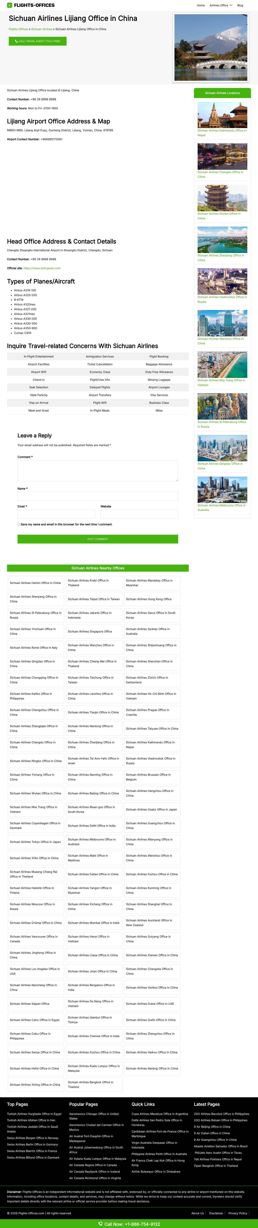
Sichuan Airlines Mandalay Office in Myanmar (149, 583)
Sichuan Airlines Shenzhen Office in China (149, 664)
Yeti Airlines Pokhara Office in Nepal (218, 1159)
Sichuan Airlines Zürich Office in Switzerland (147, 680)
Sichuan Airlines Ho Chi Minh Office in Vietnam (151, 696)
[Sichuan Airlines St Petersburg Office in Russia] (222, 406)
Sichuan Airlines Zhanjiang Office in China (91, 744)
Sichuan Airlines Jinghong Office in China (33, 955)
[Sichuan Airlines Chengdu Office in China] (222, 156)
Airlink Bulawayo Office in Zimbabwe (156, 1171)
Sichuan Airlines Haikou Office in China (151, 1052)
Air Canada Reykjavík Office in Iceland (94, 1171)
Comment (25, 457)
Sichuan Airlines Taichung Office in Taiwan (91, 680)
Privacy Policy (238, 1213)
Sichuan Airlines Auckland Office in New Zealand (149, 923)
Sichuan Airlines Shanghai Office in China (149, 906)
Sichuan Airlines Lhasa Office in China (93, 955)
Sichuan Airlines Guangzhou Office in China (150, 825)
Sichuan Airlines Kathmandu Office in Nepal (150, 744)
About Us (197, 1213)
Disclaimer (216, 1213)
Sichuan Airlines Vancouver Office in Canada (34, 939)
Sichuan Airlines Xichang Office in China (90, 906)
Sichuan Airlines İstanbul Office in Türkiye (90, 1020)
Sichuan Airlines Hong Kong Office (148, 599)
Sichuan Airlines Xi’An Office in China (34, 858)
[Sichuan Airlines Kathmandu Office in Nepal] (222, 115)
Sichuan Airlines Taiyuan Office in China (152, 728)
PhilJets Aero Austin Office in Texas (218, 1152)
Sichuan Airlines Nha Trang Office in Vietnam (33, 809)
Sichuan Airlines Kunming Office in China (148, 890)
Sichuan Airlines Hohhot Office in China (152, 987)
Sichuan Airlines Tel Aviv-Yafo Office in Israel (93, 761)
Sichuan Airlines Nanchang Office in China (33, 987)
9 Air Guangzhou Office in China (215, 1139)
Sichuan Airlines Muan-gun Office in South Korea (91, 809)
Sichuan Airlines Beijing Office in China (93, 793)
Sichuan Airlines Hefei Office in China (34, 1068)
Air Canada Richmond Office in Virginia (95, 1178)
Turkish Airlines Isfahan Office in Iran (31, 1120)
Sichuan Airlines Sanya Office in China (35, 1052)
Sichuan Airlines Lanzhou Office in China (90, 696)
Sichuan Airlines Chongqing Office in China (34, 680)
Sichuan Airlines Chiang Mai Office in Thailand (92, 664)
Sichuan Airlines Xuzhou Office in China (94, 1052)
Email (22, 506)
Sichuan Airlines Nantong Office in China (90, 728)
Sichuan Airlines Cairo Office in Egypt (34, 1020)
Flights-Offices (18, 29)
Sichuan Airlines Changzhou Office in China (34, 712)
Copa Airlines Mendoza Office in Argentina (160, 1114)
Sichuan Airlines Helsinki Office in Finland (32, 890)
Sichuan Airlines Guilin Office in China (151, 1020)
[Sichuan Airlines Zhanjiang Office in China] (222, 240)
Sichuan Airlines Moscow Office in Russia (32, 906)
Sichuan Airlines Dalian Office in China (93, 874)
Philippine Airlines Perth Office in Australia (159, 1154)
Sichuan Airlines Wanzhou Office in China (91, 647)
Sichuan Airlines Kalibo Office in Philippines (31, 696)
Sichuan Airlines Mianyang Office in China (149, 842)
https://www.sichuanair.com (42, 268)
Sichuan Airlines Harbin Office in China (35, 583)
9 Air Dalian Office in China (212, 1133)
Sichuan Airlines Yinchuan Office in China (33, 631)
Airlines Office (219, 5)
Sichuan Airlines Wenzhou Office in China (149, 858)
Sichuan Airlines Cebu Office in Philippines (30, 1036)
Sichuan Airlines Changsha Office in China (149, 971)
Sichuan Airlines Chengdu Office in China (32, 744)
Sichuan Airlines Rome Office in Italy (33, 647)
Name (23, 488)
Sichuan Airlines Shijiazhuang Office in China (151, 647)
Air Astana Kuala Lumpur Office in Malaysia (97, 1158)
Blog (240, 5)
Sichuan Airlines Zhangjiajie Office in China (34, 728)
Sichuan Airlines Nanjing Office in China (152, 1068)
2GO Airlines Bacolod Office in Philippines (221, 1114)
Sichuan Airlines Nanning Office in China (90, 777)
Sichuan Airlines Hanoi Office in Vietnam (88, 939)
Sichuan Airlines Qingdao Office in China (32, 664)
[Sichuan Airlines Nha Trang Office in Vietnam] (222, 365)
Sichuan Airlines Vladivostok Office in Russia (150, 761)
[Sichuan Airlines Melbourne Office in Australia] (222, 490)
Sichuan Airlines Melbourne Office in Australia (92, 842)
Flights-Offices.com (31, 1213)
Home (201, 5)
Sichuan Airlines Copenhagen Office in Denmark (35, 825)
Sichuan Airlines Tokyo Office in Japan (35, 842)
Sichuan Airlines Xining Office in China (35, 1084)
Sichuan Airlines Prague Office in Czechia (147, 712)
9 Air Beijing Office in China (212, 1126)
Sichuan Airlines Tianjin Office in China (93, 712)
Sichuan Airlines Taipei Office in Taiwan (94, 599)
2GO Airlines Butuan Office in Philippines (220, 1120)
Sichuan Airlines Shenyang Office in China (33, 599)
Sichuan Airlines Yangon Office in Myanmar (90, 890)
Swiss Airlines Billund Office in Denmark (33, 1157)
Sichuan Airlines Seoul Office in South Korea (151, 615)
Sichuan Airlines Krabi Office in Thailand (88, 583)
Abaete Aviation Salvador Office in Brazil (220, 1146)
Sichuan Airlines (41, 29)
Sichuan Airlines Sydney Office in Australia (148, 631)
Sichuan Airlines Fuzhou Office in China (152, 874)
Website (106, 506)
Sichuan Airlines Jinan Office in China (92, 971)
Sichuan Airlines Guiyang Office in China (148, 939)
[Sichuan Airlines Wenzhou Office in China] (222, 323)
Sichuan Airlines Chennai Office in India (94, 1036)
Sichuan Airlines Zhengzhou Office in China (150, 1036)
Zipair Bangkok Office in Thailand (216, 1165)
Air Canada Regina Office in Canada (93, 1165)
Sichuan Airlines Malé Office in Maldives (88, 858)
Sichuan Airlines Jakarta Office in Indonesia (89, 615)
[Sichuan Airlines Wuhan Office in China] (222, 198)
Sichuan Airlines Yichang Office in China (32, 777)
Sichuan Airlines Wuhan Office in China (35, 793)
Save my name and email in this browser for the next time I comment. (67, 524)
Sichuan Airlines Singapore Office (90, 631)
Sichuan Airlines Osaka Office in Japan (151, 809)
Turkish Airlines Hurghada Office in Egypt (34, 1114)
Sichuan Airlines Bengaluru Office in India (91, 987)
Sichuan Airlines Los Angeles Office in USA (35, 971)
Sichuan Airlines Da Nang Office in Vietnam (90, 1003)
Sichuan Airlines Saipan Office (29, 1003)
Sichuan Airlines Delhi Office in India (91, 825)
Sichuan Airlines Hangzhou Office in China (149, 793)
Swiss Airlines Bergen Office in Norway (32, 1138)
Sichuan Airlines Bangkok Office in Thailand (90, 1084)
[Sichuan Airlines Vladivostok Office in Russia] (222, 281)
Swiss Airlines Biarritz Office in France (32, 1151)
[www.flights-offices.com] (31, 5)
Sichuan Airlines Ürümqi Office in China (36, 923)
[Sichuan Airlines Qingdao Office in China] (222, 448)
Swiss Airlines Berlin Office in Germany (32, 1144)
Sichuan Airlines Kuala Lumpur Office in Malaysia (94, 1068)
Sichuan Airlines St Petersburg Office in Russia (35, 615)
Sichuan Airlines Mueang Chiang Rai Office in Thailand (33, 874)
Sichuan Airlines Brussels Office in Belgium (148, 777)
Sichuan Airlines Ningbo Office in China (36, 761)
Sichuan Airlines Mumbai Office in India (93, 923)
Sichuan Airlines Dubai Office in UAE (150, 1003)
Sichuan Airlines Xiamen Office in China (152, 955)
